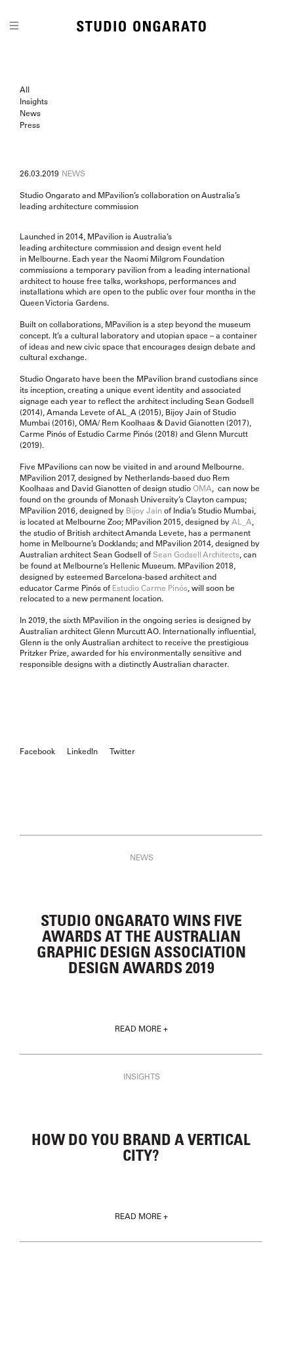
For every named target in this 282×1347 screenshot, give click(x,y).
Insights (34, 101)
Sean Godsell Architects (196, 554)
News (30, 113)
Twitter (122, 751)
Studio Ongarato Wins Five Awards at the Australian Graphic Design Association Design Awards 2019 (141, 943)
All (25, 89)
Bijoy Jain (144, 510)
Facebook (37, 751)
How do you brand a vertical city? (141, 1146)
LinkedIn (82, 751)
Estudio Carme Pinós (150, 587)
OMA (202, 488)
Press (30, 124)
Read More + (141, 1028)
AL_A (242, 521)
